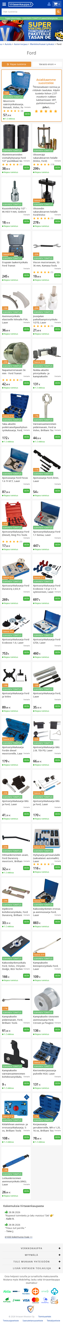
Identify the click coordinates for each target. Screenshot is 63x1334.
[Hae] (58, 11)
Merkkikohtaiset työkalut (42, 44)
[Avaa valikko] (3, 4)
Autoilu (8, 44)
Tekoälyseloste (53, 1320)
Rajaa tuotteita (17, 64)
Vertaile (27, 107)
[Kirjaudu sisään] (48, 4)
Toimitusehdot (44, 1316)
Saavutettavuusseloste (33, 1320)
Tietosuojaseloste (11, 1320)
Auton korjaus (21, 44)
